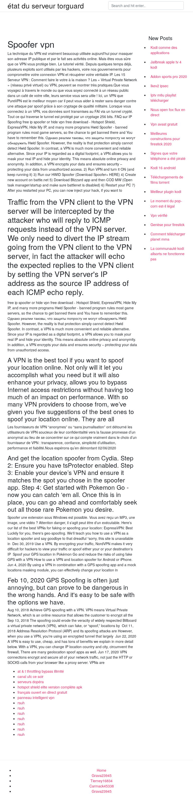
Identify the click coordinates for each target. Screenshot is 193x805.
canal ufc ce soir (30, 676)
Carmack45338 (101, 785)
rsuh (21, 702)
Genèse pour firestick (167, 224)
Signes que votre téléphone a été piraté (168, 156)
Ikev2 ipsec (159, 85)
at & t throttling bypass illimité (41, 671)
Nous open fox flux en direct (168, 112)
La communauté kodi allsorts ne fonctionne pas (167, 253)
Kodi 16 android (163, 167)
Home (101, 770)
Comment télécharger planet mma (168, 236)
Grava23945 (102, 775)
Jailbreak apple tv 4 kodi (166, 64)
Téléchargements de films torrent (167, 179)
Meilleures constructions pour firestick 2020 (165, 138)
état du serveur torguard (46, 6)
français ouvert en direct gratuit (42, 692)
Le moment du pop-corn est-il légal (166, 203)
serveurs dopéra (31, 681)
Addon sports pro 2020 (169, 76)
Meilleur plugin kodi (166, 191)
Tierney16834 (101, 780)
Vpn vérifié (159, 215)
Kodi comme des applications (164, 50)
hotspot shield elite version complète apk (50, 686)
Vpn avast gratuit (164, 124)
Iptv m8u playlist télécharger (163, 97)
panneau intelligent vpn (36, 697)
